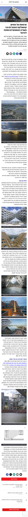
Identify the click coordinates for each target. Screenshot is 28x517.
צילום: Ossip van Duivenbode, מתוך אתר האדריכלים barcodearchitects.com (14, 20)
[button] (14, 493)
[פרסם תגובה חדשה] (7, 53)
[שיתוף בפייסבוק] (17, 53)
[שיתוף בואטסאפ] (14, 53)
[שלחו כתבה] (10, 53)
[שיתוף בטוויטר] (20, 53)
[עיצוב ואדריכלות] (14, 2)
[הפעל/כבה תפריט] (26, 2)
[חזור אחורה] (1, 2)
